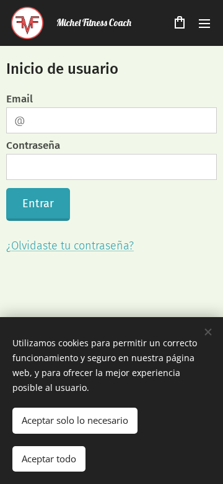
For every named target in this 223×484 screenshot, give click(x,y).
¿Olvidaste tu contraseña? (70, 246)
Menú (204, 23)
